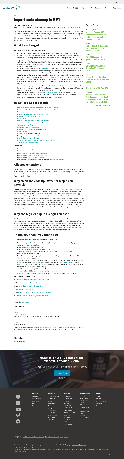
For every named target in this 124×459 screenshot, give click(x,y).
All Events (66, 401)
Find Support (96, 8)
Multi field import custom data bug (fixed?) (31, 286)
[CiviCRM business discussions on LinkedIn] (18, 403)
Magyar (47, 437)
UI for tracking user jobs (36, 157)
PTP (30, 260)
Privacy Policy (99, 403)
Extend (108, 8)
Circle (24, 254)
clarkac (16, 312)
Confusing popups (23, 131)
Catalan (29, 437)
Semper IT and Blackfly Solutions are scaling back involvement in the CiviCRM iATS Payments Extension (97, 98)
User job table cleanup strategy (38, 155)
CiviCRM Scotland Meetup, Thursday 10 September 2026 (97, 68)
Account (116, 2)
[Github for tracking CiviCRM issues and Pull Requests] (18, 421)
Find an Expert (62, 373)
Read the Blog (68, 398)
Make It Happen (68, 410)
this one (56, 110)
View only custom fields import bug (28, 283)
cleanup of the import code (53, 31)
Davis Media (30, 243)
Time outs (20, 112)
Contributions (51, 398)
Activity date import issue (25, 289)
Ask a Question (84, 405)
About (98, 393)
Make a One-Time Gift (69, 412)
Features (51, 393)
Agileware (41, 262)
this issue (64, 174)
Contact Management (54, 396)
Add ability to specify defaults (38, 153)
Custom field (21, 134)
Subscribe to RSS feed (103, 105)
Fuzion (27, 267)
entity (46, 68)
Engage (85, 8)
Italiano (51, 437)
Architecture (26, 302)
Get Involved (67, 396)
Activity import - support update (27, 129)
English (25, 437)
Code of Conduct (100, 406)
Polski (61, 437)
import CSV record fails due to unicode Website (32, 123)
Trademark (99, 398)
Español (66, 437)
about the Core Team (73, 27)
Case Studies (35, 401)
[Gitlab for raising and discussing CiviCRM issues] (18, 415)
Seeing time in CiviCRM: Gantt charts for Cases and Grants (97, 79)
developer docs (57, 98)
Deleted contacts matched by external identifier (32, 296)
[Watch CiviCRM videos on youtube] (18, 409)
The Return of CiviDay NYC (97, 88)
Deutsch (56, 437)
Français (41, 437)
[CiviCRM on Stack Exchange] (18, 397)
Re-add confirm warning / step (27, 149)
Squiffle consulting (33, 249)
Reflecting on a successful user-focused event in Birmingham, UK (97, 48)
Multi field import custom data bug (28, 138)
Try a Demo (35, 396)
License (98, 396)
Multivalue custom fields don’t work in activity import (34, 110)
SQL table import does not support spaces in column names (36, 140)
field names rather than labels (51, 92)
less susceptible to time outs (54, 77)
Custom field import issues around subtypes (30, 280)
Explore (35, 393)
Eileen (24, 27)
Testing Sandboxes (37, 398)
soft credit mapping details (58, 160)
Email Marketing (52, 406)
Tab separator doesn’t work (26, 125)
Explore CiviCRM (73, 8)
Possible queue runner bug (25, 151)
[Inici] (11, 7)
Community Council (101, 401)
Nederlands (35, 437)
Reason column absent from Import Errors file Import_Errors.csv (37, 108)
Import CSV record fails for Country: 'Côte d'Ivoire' (33, 121)
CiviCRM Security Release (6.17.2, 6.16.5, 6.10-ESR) (96, 58)
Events (50, 401)
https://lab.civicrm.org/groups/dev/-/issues (42, 327)
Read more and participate (79, 445)
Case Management (53, 415)
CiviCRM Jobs (67, 415)
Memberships (51, 403)
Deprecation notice (23, 118)
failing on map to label (32, 136)
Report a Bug (67, 417)
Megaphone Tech (27, 251)
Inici (15, 15)
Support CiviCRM (68, 407)
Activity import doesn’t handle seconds (29, 116)
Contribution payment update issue (28, 127)
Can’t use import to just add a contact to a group (32, 114)
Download (117, 8)
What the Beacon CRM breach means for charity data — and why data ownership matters (96, 36)
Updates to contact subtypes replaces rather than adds (34, 292)
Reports (50, 408)
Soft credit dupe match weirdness (27, 142)
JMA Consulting (30, 247)
